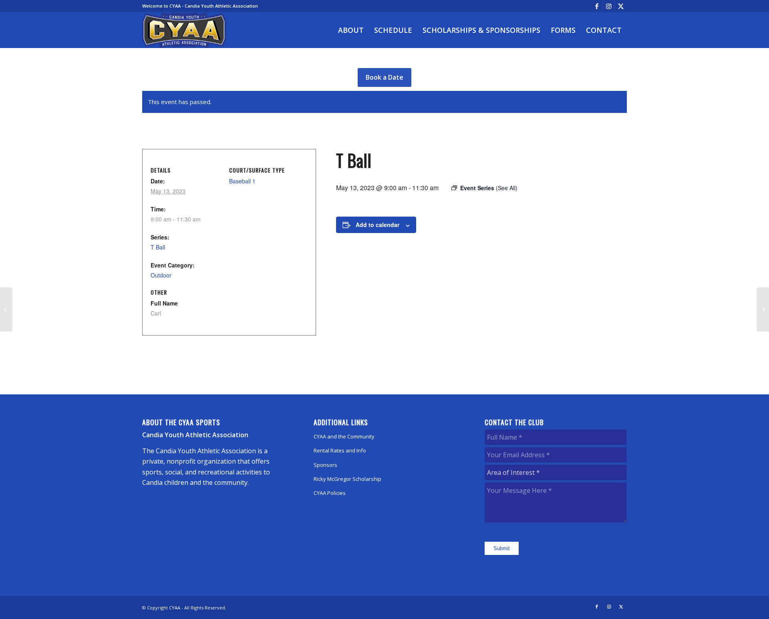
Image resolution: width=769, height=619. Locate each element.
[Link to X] (621, 6)
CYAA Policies (330, 492)
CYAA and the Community (344, 436)
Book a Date (384, 77)
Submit (501, 548)
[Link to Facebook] (596, 6)
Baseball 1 (242, 181)
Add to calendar (377, 225)
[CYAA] (184, 30)
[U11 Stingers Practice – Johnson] (6, 309)
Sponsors (325, 464)
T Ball (158, 247)
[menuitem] (351, 30)
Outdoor (161, 275)
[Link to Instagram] (608, 6)
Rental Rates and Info (340, 450)
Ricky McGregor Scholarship (347, 478)
